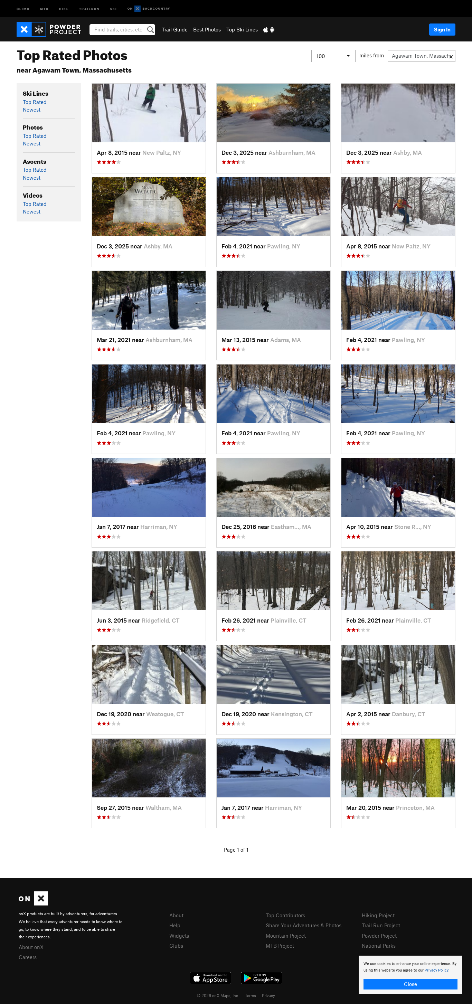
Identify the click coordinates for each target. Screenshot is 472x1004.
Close (410, 984)
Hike (64, 8)
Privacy (268, 995)
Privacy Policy (437, 970)
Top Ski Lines (242, 29)
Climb (23, 8)
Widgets (179, 935)
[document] (410, 974)
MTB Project (280, 946)
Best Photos (207, 29)
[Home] (52, 29)
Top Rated (35, 102)
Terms (250, 995)
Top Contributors (285, 915)
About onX (31, 947)
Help (174, 925)
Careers (28, 957)
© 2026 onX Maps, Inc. (218, 995)
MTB (44, 8)
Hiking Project (378, 915)
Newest (31, 109)
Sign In (442, 29)
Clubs (176, 946)
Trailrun (89, 8)
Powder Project (379, 935)
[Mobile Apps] (268, 29)
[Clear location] (451, 56)
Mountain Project (286, 935)
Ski (113, 8)
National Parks (379, 946)
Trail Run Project (381, 925)
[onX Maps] (33, 903)
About (176, 915)
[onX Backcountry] (148, 9)
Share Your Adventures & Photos (303, 925)
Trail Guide (175, 29)
